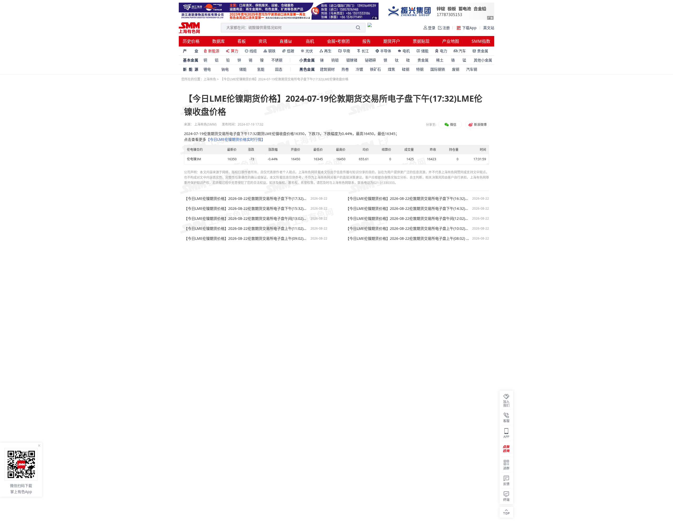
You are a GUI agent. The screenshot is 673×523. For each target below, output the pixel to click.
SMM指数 (481, 41)
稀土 (439, 60)
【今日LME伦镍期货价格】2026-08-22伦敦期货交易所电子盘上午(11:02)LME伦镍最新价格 (246, 228)
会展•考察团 (338, 41)
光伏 (307, 50)
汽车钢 (471, 69)
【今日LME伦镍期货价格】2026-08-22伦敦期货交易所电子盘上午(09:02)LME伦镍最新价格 (246, 238)
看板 (241, 41)
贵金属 (480, 50)
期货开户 (391, 41)
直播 (284, 41)
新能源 (211, 50)
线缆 (251, 50)
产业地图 (450, 41)
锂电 (207, 69)
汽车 (460, 50)
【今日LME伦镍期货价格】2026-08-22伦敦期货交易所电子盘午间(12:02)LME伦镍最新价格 (408, 218)
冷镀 (359, 69)
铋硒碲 (370, 60)
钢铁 (269, 50)
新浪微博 (480, 124)
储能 (422, 50)
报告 (366, 41)
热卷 (345, 69)
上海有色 (209, 79)
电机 (404, 50)
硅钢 (405, 69)
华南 (344, 50)
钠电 (225, 69)
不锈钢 (276, 60)
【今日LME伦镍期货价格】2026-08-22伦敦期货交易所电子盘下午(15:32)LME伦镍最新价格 (246, 208)
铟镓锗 (351, 60)
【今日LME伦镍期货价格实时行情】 (235, 139)
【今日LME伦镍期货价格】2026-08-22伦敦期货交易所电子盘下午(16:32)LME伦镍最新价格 (408, 198)
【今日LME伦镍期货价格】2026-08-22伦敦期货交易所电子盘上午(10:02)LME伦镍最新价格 (408, 228)
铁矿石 (375, 69)
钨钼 (335, 60)
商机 (310, 41)
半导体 (383, 50)
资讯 (262, 41)
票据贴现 (421, 41)
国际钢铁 (437, 69)
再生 (325, 50)
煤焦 (391, 69)
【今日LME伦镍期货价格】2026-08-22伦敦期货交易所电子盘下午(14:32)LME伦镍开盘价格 (408, 208)
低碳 (288, 50)
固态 (278, 69)
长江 (363, 50)
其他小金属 (483, 60)
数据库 (218, 41)
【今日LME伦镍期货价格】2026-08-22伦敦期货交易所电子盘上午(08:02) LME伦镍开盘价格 (408, 238)
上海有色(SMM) (205, 124)
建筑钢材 (327, 69)
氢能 (260, 69)
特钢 (420, 69)
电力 (441, 50)
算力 (232, 50)
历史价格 (191, 41)
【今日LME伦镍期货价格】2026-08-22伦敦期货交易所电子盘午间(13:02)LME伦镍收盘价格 (246, 218)
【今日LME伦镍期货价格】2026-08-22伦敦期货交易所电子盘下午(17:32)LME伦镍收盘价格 (246, 198)
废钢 (455, 69)
